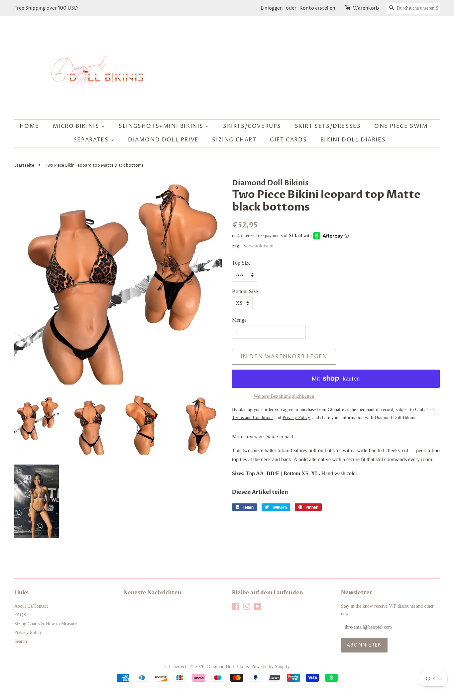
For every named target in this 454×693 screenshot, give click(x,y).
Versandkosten (258, 245)
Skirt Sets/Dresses (328, 126)
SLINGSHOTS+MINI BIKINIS (162, 126)
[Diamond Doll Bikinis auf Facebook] (236, 607)
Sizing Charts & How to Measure (45, 623)
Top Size (241, 263)
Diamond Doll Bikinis (228, 666)
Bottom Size (245, 291)
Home (29, 126)
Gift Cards (288, 139)
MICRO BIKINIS (77, 126)
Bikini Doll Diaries (353, 139)
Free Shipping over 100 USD (46, 8)
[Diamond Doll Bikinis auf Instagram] (246, 607)
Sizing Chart (234, 139)
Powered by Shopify (270, 666)
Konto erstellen (317, 8)
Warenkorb (366, 8)
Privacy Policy (28, 632)
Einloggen (272, 8)
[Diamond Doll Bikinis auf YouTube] (257, 607)
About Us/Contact (31, 606)
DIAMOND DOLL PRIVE (163, 139)
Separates (91, 139)
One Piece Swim (401, 126)
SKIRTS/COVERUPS (252, 126)
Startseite (24, 165)
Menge (239, 320)
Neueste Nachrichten (152, 592)
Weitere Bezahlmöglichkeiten (284, 396)
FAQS (20, 614)
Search (20, 641)
